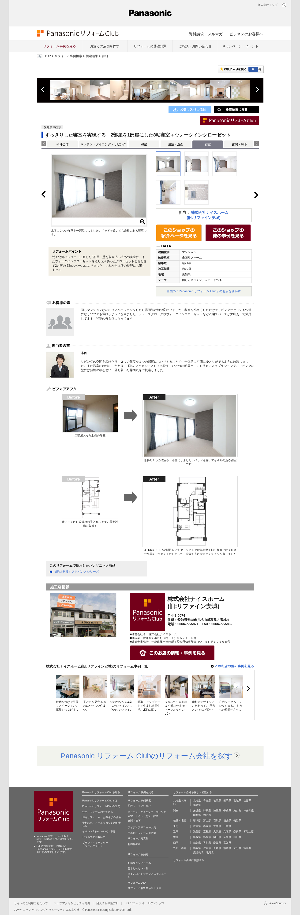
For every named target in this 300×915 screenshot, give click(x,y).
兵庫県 (227, 831)
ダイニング (146, 812)
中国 (175, 837)
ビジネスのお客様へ (246, 34)
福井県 (227, 820)
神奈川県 (249, 810)
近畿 (175, 831)
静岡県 (207, 826)
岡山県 (217, 837)
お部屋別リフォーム (139, 862)
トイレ (139, 816)
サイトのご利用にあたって (31, 903)
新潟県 (197, 820)
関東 (175, 810)
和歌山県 (249, 831)
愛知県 (217, 826)
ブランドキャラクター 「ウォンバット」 (95, 844)
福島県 (197, 805)
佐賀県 (207, 848)
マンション (144, 805)
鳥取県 (197, 837)
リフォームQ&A (137, 882)
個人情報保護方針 (107, 903)
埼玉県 (217, 810)
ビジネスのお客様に (93, 837)
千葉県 (227, 810)
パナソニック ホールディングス (144, 903)
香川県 (207, 842)
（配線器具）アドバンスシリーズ (76, 571)
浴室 (130, 816)
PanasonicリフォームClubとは (99, 800)
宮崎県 (247, 848)
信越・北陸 (179, 820)
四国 (175, 842)
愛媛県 (217, 842)
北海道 (197, 800)
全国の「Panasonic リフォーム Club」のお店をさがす (204, 291)
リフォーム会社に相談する (188, 860)
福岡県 (197, 848)
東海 (175, 826)
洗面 (147, 816)
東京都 (237, 810)
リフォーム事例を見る (59, 46)
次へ (257, 89)
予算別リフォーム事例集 (142, 832)
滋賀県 (197, 831)
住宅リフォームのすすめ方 (97, 811)
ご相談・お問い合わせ (195, 46)
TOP (48, 56)
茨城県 (197, 810)
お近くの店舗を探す (105, 46)
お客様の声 (134, 844)
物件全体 (62, 144)
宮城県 (237, 800)
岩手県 (227, 800)
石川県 (217, 820)
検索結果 (92, 56)
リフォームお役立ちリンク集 (144, 888)
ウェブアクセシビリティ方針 (72, 903)
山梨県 (197, 814)
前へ (43, 89)
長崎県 (217, 848)
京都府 (207, 831)
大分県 (237, 848)
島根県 (207, 837)
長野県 (237, 820)
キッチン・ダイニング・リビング (103, 144)
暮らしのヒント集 (138, 868)
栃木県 (207, 814)
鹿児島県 (198, 852)
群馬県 (207, 810)
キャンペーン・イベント (240, 46)
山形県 (247, 800)
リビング (161, 812)
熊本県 (227, 848)
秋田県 (217, 800)
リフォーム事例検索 (68, 56)
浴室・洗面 (175, 144)
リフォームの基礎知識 (150, 46)
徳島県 (197, 842)
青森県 (207, 800)
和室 (144, 144)
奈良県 (237, 831)
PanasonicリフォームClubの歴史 (101, 806)
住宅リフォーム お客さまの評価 (101, 817)
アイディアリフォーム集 (142, 827)
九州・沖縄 (179, 848)
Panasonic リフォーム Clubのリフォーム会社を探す (146, 756)
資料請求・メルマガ (206, 34)
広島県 (227, 837)
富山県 (207, 820)
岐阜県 (197, 826)
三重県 (227, 826)
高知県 (227, 842)
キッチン (133, 812)
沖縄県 (210, 852)
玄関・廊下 (239, 144)
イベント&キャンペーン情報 (98, 831)
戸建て (131, 805)
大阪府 (217, 831)
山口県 (237, 837)
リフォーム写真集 (138, 838)
